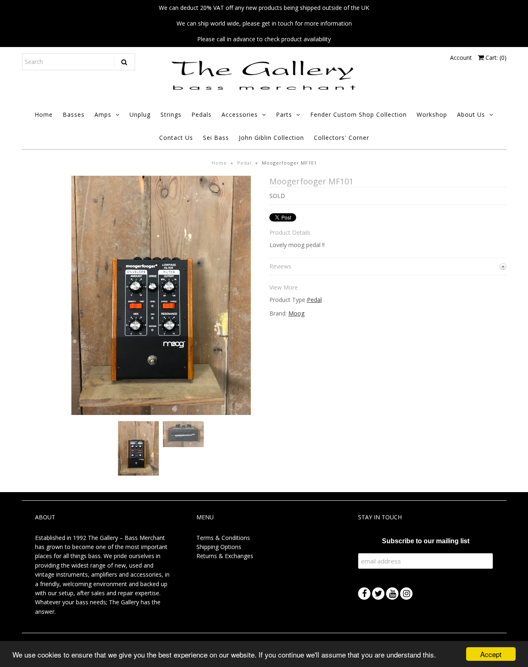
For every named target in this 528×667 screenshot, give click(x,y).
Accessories (240, 114)
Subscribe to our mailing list (425, 540)
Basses (74, 114)
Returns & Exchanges (224, 556)
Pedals (201, 114)
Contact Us (176, 137)
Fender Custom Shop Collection (358, 114)
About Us (471, 114)
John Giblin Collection (271, 137)
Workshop (432, 114)
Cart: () (495, 57)
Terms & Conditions (223, 538)
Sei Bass (216, 137)
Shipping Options (218, 547)
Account (461, 57)
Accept (491, 654)
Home (44, 114)
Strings (171, 114)
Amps (102, 114)
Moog (296, 313)
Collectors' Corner (341, 137)
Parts (284, 114)
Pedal (244, 163)
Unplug (140, 114)
